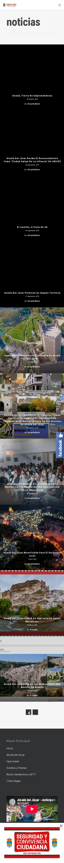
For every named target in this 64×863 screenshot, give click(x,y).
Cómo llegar (13, 780)
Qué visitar (12, 761)
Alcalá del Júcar (15, 754)
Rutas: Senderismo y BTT (21, 774)
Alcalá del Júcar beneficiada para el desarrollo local (32, 554)
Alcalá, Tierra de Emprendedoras (32, 96)
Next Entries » (35, 712)
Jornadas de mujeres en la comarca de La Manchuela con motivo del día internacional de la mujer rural (32, 487)
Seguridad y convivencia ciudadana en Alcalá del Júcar (32, 357)
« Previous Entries (28, 712)
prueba (34, 630)
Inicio (9, 748)
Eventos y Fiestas (16, 767)
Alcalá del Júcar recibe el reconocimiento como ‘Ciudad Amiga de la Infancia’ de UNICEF (32, 160)
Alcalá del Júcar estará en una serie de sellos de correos (32, 620)
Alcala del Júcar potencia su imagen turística (32, 293)
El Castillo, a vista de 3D (32, 227)
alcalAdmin (33, 104)
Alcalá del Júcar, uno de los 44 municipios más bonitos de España (32, 685)
